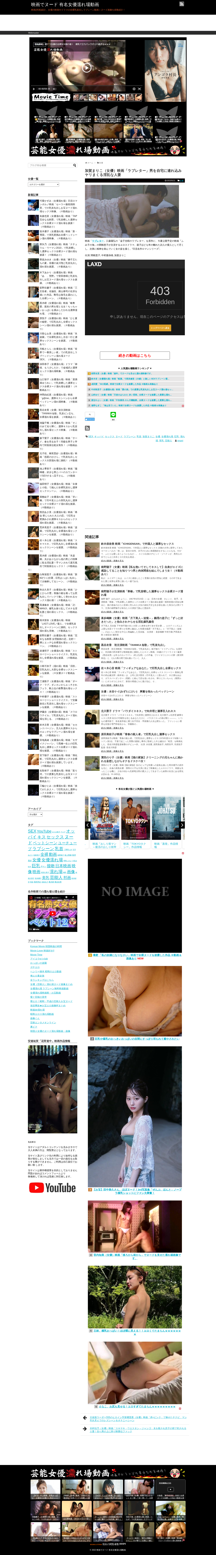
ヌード (119, 436)
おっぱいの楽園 (38, 963)
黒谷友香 (58, 882)
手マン (43, 867)
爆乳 (64, 872)
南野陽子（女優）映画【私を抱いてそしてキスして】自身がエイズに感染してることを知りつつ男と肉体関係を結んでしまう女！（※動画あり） (142, 571)
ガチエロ (35, 967)
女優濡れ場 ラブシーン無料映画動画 (49, 988)
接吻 (51, 866)
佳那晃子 (36, 855)
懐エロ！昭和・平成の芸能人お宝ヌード (51, 1001)
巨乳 (176, 436)
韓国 (31, 882)
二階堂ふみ (68, 849)
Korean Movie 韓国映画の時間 (46, 946)
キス (41, 837)
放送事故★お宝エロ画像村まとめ (48, 1005)
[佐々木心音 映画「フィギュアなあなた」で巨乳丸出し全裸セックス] (92, 674)
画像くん (35, 1018)
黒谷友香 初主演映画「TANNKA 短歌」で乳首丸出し (133, 644)
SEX (90, 436)
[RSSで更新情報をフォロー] (181, 3)
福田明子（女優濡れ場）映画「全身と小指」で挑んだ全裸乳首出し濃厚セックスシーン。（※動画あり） (58, 487)
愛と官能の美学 (38, 997)
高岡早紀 (37, 882)
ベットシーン (45, 843)
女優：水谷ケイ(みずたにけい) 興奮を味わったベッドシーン (137, 691)
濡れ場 (56, 871)
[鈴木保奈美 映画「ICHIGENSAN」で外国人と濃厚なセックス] (92, 549)
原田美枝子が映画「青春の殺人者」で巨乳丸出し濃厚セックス (138, 734)
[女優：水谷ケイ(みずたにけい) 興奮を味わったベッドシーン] (92, 697)
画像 (71, 871)
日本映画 (63, 866)
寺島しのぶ (67, 861)
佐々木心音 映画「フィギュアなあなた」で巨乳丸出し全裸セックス (141, 668)
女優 (182, 180)
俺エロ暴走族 (37, 975)
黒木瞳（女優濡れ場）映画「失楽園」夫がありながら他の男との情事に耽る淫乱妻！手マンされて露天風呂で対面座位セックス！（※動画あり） (52, 562)
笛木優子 (38, 878)
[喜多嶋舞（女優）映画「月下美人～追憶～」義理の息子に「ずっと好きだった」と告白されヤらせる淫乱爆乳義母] (92, 624)
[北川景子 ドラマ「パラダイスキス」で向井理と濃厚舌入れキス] (92, 717)
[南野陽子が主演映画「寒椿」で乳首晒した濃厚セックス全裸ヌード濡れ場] (92, 597)
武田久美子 (45, 872)
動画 (53, 854)
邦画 (67, 878)
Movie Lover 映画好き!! (42, 950)
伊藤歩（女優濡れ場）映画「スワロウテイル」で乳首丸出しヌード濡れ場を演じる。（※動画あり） (58, 715)
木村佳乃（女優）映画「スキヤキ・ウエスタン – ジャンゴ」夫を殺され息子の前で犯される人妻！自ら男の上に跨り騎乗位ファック (138, 1430)
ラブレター (98, 241)
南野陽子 (60, 855)
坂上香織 (68, 855)
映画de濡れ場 (37, 1010)
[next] (182, 825)
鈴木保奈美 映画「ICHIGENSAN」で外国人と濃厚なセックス (137, 543)
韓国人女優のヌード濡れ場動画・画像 (50, 1031)
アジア (63, 832)
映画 (36, 871)
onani (180, 440)
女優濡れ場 (167, 436)
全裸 (44, 854)
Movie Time (36, 955)
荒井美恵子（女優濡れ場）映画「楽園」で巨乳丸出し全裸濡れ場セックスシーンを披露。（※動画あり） (58, 531)
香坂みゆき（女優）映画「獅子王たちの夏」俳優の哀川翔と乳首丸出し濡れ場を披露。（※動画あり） (58, 263)
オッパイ (99, 436)
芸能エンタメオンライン (43, 1022)
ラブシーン (129, 436)
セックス (109, 436)
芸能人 (168, 440)
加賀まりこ (148, 436)
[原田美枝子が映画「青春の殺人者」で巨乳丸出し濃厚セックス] (92, 740)
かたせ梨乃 (56, 832)
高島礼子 (45, 882)
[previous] (88, 825)
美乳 (161, 440)
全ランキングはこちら (42, 980)
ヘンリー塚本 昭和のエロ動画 (45, 971)
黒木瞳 (51, 882)
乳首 (139, 436)
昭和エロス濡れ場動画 (42, 1014)
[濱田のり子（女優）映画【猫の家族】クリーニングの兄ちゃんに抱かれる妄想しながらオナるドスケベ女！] (92, 763)
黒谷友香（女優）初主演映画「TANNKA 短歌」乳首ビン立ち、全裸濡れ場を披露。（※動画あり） (58, 413)
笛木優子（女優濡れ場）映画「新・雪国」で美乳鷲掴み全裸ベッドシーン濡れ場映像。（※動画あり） (58, 235)
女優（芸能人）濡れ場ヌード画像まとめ (51, 984)
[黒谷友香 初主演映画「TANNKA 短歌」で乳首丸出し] (92, 651)
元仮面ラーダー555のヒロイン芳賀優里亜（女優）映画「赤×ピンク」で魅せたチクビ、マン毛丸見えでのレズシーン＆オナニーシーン (138, 1419)
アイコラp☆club (39, 958)
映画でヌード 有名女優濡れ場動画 (65, 4)
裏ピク (33, 1027)
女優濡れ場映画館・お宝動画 (45, 993)
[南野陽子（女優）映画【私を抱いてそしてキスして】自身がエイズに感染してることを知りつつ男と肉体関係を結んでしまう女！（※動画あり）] (92, 573)
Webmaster (33, 33)
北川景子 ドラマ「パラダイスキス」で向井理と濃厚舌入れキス (138, 711)
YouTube (44, 831)
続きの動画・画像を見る (112, 561)
